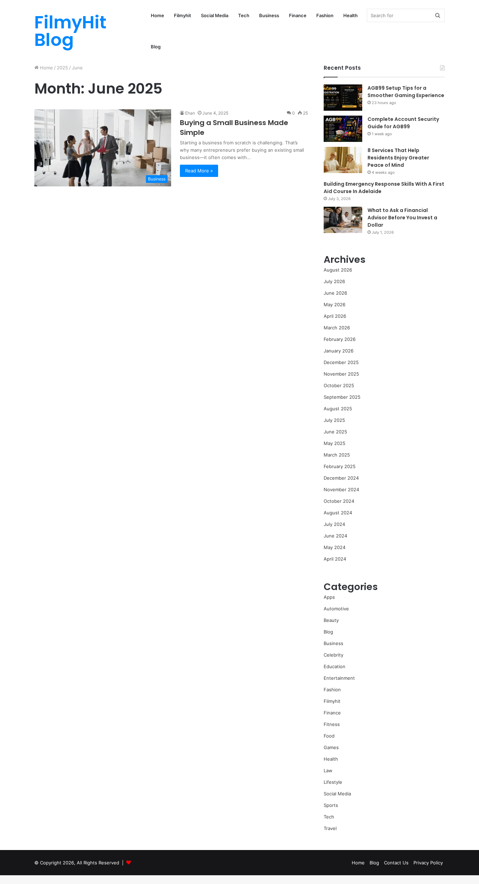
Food (329, 736)
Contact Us (396, 862)
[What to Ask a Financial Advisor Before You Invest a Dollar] (343, 220)
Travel (330, 828)
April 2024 (335, 559)
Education (334, 666)
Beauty (331, 620)
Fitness (332, 724)
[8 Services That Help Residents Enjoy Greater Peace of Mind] (343, 160)
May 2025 (334, 443)
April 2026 (335, 316)
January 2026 (338, 351)
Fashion (324, 15)
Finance (297, 15)
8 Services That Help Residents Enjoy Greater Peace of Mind (398, 158)
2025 (62, 67)
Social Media (214, 15)
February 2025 (340, 466)
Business (269, 15)
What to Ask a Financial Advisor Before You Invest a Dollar (402, 217)
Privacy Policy (428, 862)
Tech (243, 15)
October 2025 (339, 385)
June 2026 (335, 293)
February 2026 (340, 339)
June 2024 (335, 536)
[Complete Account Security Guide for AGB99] (343, 129)
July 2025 (334, 420)
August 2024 (338, 512)
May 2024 (334, 547)
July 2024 (334, 524)
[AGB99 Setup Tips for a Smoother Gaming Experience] (343, 97)
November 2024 (341, 489)
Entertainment (339, 678)
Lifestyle (333, 782)
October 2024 (339, 501)
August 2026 (338, 270)
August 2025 (338, 408)
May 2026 (334, 304)
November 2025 (341, 374)
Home (157, 15)
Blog (156, 46)
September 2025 (342, 397)
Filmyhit (182, 15)
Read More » (199, 170)
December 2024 (341, 478)
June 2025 (335, 431)
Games (331, 747)
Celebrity (333, 655)
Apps (329, 597)
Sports (331, 805)
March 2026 (337, 327)
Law (328, 770)
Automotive (336, 608)
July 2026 (334, 281)
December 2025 (341, 362)
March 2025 (337, 455)
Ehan (190, 113)
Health (350, 15)
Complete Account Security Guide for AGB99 (403, 123)
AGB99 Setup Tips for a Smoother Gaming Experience (405, 91)
